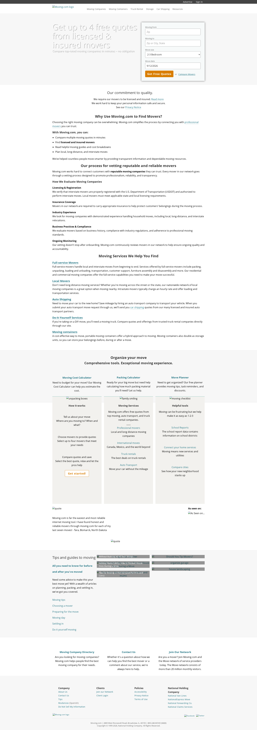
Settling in (58, 623)
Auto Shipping (61, 299)
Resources (178, 9)
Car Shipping (163, 9)
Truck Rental (137, 9)
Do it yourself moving (64, 629)
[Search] (190, 9)
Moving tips (58, 599)
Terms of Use (141, 699)
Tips (60, 699)
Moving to (149, 38)
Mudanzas (68, 703)
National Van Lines (177, 695)
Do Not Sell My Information (71, 706)
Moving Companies (96, 9)
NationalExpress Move (179, 699)
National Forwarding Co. (180, 703)
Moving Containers (118, 9)
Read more (157, 99)
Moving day (58, 617)
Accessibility (140, 691)
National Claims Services (180, 706)
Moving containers (64, 332)
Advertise (187, 1)
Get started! (77, 473)
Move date (150, 61)
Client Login (102, 695)
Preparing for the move (65, 611)
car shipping (137, 307)
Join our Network (104, 691)
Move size (149, 49)
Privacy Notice (133, 107)
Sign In (199, 1)
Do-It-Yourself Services (67, 317)
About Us (62, 691)
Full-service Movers (65, 262)
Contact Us (63, 695)
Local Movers (61, 281)
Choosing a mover (62, 605)
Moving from (151, 27)
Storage (150, 9)
